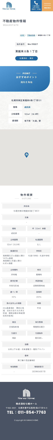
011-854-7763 (32, 412)
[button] (26, 155)
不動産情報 (31, 35)
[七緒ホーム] (9, 6)
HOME (22, 35)
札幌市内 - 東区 (26, 58)
